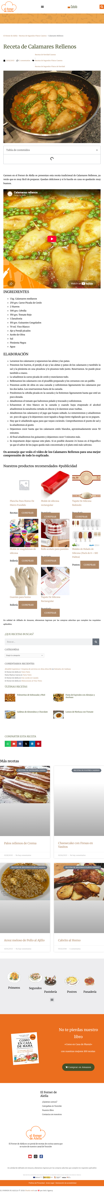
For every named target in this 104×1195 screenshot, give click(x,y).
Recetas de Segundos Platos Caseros (33, 36)
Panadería (89, 991)
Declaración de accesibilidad (66, 1183)
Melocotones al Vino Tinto (31, 681)
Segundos (35, 988)
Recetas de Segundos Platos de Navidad (50, 66)
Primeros (14, 987)
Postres (72, 991)
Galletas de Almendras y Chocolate (32, 712)
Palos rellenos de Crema (20, 843)
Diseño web (29, 1190)
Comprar (28, 512)
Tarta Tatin (25, 672)
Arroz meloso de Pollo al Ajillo (24, 940)
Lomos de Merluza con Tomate (79, 712)
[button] (42, 7)
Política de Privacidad (37, 1183)
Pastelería (50, 991)
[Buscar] (95, 641)
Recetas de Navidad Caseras (45, 55)
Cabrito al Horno (69, 940)
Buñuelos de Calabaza (62, 669)
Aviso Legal (50, 1183)
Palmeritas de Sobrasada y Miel (31, 695)
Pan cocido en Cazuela (29, 678)
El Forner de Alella (10, 36)
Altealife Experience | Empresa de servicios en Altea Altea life (28, 669)
